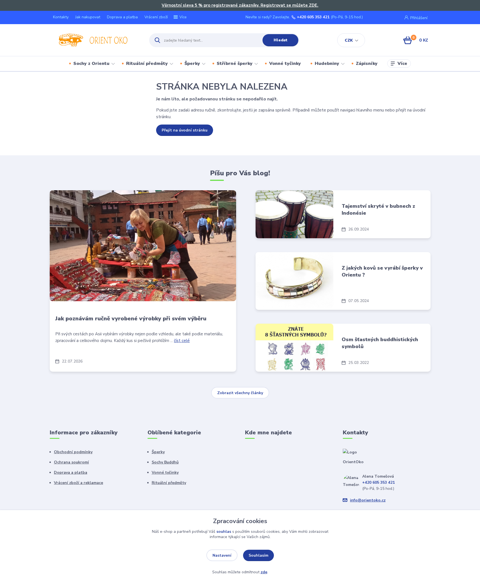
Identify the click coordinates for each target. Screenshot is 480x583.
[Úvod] (94, 40)
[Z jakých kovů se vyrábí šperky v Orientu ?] (294, 280)
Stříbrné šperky (234, 63)
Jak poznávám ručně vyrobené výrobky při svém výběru (130, 318)
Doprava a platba (122, 17)
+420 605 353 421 (313, 17)
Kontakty (61, 17)
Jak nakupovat (87, 17)
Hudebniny (327, 63)
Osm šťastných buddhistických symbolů (380, 343)
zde (264, 572)
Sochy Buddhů (165, 462)
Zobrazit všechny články (240, 393)
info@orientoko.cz (368, 500)
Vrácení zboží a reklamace (78, 482)
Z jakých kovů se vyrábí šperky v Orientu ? (382, 271)
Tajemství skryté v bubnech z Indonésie (378, 209)
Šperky (192, 63)
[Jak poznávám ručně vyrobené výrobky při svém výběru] (143, 245)
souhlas (223, 531)
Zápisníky (367, 63)
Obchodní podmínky (73, 452)
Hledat (281, 40)
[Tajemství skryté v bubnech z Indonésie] (294, 214)
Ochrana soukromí (71, 462)
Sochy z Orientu (91, 63)
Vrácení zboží (156, 17)
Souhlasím (258, 555)
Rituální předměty (147, 63)
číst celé (182, 340)
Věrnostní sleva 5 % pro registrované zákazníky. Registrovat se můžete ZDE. (240, 5)
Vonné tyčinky (285, 63)
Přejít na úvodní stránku (185, 130)
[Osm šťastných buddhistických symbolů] (294, 348)
